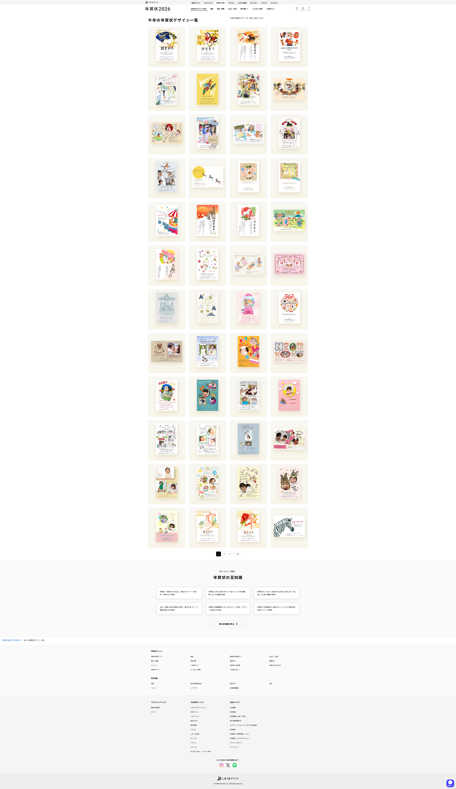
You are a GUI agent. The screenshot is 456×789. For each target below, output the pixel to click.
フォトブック (208, 3)
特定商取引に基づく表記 (238, 716)
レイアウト (194, 688)
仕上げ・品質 (232, 9)
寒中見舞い (194, 725)
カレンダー (253, 3)
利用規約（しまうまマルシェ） (240, 738)
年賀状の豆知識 (235, 665)
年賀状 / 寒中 (220, 3)
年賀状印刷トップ (156, 656)
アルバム (231, 3)
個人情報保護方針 (235, 721)
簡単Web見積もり (235, 656)
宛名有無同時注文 (196, 683)
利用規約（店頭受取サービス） (240, 734)
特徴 (152, 683)
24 (238, 554)
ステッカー (274, 3)
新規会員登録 (155, 707)
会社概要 (233, 707)
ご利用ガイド (270, 9)
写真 (196, 3)
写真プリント (194, 712)
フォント (154, 688)
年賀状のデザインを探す (199, 9)
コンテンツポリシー (236, 743)
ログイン (154, 712)
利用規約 (233, 729)
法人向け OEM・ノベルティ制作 (200, 751)
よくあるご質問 (257, 9)
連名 (270, 683)
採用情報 (233, 712)
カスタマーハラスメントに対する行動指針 (243, 725)
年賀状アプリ (155, 670)
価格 (211, 9)
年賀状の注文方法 (275, 665)
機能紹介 (272, 661)
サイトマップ (234, 747)
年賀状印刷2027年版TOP (11, 640)
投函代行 (233, 661)
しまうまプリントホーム (198, 707)
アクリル (264, 3)
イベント (154, 665)
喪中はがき (194, 721)
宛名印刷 (243, 9)
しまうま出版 (242, 3)
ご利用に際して (235, 670)
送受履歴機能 (234, 688)
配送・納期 (220, 9)
